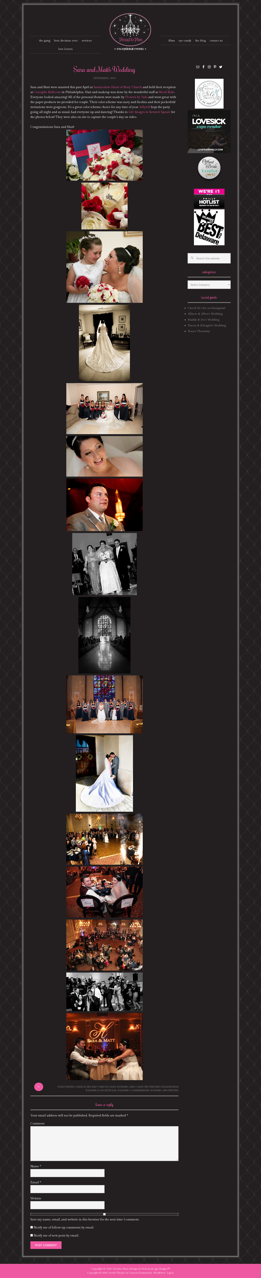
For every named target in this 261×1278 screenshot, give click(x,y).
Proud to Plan (120, 1268)
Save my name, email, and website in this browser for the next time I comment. (84, 1219)
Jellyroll (144, 107)
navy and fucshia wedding (110, 1086)
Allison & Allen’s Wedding (205, 313)
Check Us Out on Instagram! (206, 308)
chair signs (83, 1086)
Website (35, 1198)
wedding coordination (133, 1090)
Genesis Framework (140, 1272)
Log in (170, 1272)
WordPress (159, 1272)
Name (35, 1166)
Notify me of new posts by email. (56, 1235)
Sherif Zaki (166, 92)
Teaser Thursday (199, 331)
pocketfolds (108, 1090)
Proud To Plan (130, 32)
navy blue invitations (145, 1086)
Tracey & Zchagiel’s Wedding (207, 325)
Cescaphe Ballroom (47, 92)
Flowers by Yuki (136, 97)
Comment (37, 1123)
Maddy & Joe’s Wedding (203, 319)
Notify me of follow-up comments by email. (64, 1227)
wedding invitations (164, 1090)
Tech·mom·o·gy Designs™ (156, 1268)
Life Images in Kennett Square (149, 112)
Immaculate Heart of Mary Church (117, 87)
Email (35, 1182)
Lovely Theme (117, 1272)
